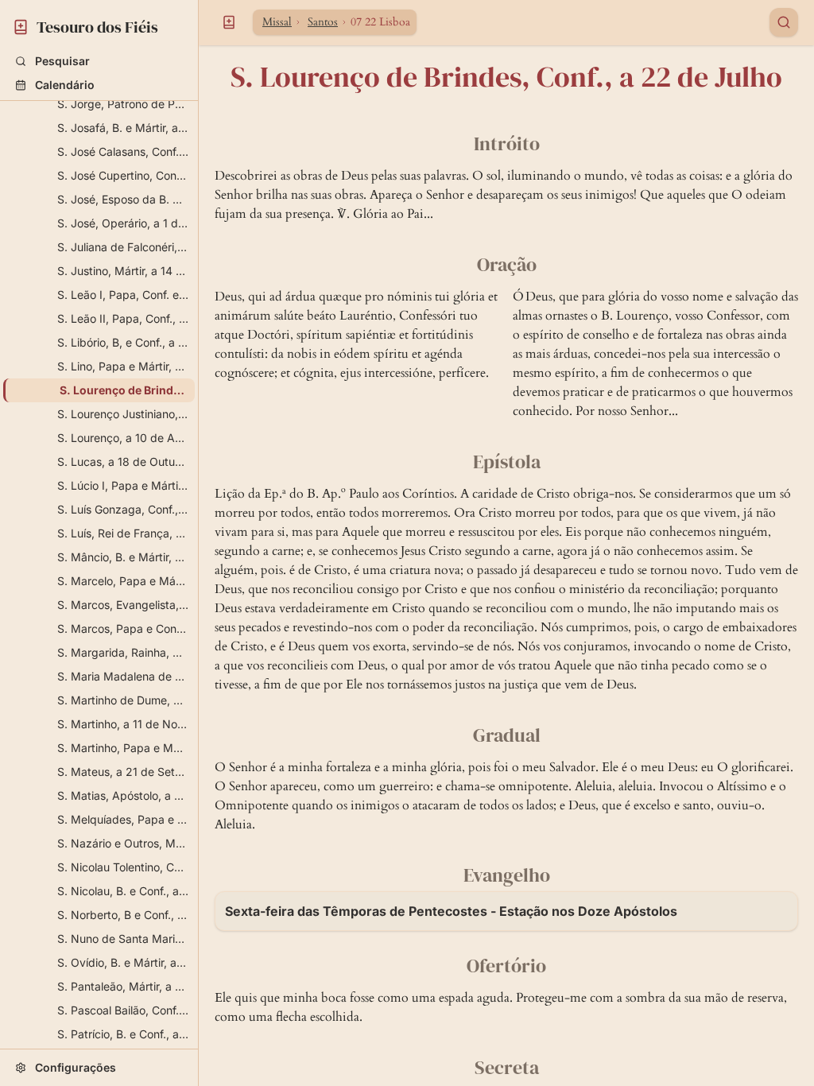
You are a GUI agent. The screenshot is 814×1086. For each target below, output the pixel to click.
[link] (99, 24)
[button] (99, 61)
